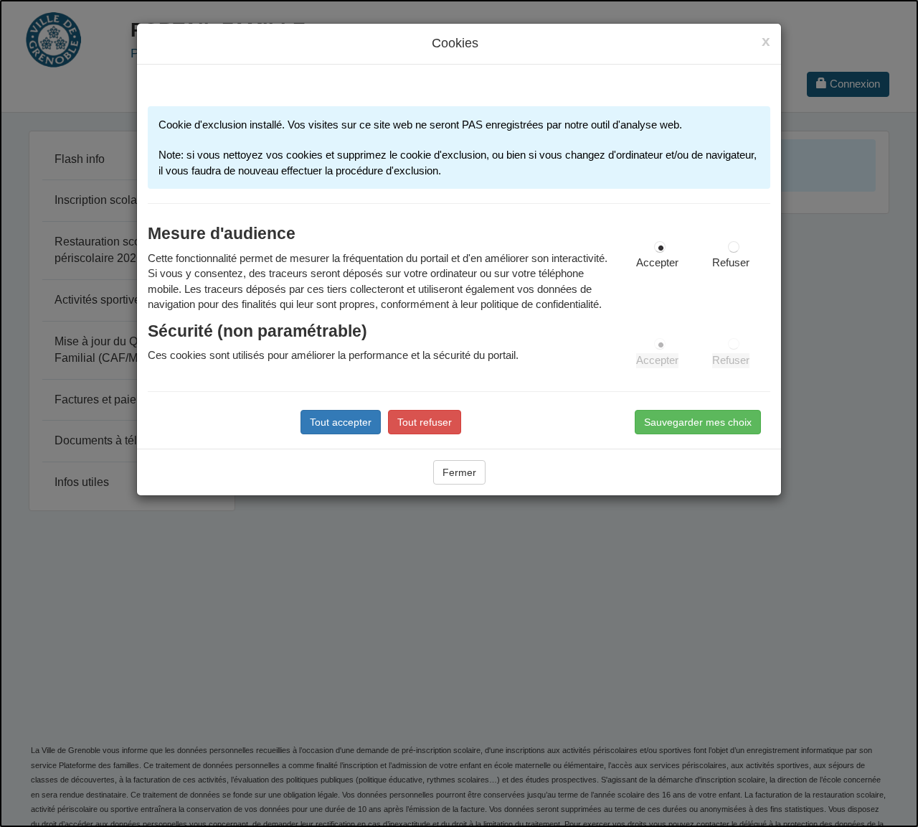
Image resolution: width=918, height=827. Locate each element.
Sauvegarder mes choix (698, 422)
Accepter (657, 262)
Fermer (459, 472)
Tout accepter (341, 422)
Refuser (730, 262)
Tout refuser (424, 422)
